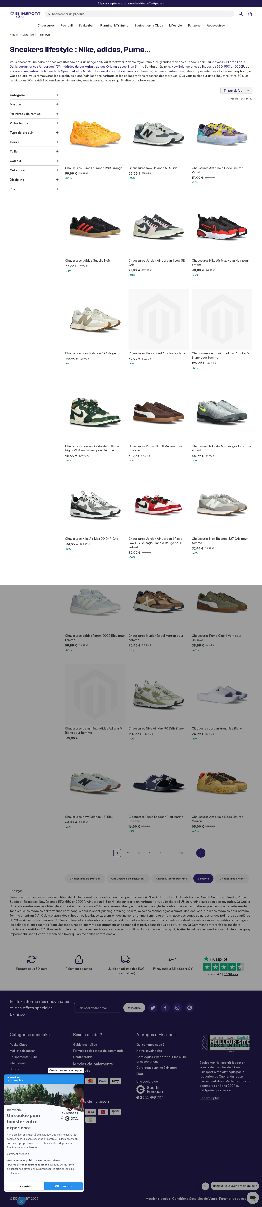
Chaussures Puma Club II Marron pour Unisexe (155, 448)
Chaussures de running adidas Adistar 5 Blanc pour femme (220, 355)
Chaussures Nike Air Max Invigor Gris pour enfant (221, 448)
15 (181, 853)
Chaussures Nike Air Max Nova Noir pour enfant (220, 263)
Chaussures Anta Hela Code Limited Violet (217, 170)
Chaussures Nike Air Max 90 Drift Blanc (156, 728)
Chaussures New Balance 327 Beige (90, 353)
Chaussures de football (85, 878)
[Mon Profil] (240, 14)
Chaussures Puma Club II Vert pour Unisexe (216, 638)
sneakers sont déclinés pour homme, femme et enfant (139, 71)
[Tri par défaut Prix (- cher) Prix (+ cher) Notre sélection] (236, 90)
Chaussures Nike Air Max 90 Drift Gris (91, 538)
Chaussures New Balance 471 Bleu (89, 817)
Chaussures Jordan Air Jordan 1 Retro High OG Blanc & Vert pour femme (92, 448)
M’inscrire (134, 1007)
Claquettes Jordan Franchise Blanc (217, 728)
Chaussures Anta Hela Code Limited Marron (217, 819)
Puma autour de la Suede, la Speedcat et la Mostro (57, 71)
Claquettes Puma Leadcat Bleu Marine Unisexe (156, 819)
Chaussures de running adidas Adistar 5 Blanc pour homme (93, 730)
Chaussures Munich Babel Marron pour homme (156, 638)
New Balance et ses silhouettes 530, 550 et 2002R (207, 66)
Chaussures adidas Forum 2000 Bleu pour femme (95, 638)
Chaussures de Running (171, 878)
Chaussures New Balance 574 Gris (153, 168)
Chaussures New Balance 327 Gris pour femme (220, 541)
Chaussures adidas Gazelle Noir (87, 260)
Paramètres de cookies (235, 1198)
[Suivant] (200, 853)
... (171, 853)
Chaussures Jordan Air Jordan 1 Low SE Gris (157, 263)
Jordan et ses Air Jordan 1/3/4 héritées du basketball (56, 66)
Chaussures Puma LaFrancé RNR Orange (93, 168)
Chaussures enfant (232, 878)
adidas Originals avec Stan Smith (119, 66)
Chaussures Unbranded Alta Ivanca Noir (157, 353)
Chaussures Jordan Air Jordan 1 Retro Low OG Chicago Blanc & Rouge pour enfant (155, 543)
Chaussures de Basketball (128, 878)
